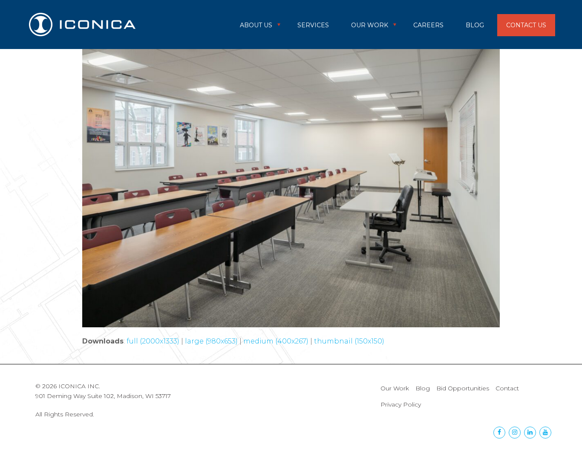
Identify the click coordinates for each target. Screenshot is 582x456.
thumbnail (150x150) (349, 341)
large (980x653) (211, 341)
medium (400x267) (275, 341)
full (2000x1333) (153, 341)
